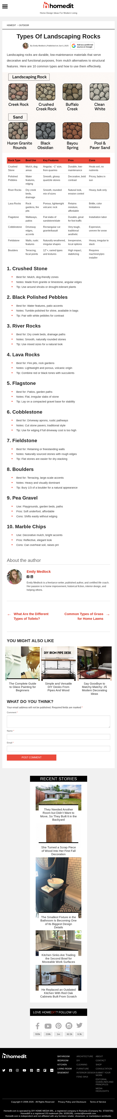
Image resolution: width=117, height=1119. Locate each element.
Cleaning (81, 1064)
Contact (101, 1060)
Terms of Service (98, 1102)
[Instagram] (17, 1070)
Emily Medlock (39, 46)
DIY (78, 1060)
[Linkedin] (31, 577)
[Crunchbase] (51, 1070)
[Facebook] (28, 577)
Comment (12, 712)
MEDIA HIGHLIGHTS (102, 1089)
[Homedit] (58, 5)
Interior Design (85, 1072)
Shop (99, 1064)
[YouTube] (24, 1070)
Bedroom (62, 1060)
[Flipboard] (45, 1070)
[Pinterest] (31, 1070)
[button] (58, 112)
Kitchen (62, 1064)
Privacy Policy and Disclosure (72, 1102)
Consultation (104, 1068)
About (99, 1056)
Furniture (82, 1068)
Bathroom (63, 1056)
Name (10, 731)
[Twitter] (3, 1070)
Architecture (84, 1056)
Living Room (64, 1068)
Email (10, 742)
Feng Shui (82, 1077)
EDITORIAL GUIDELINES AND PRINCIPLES (104, 1082)
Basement (63, 1072)
